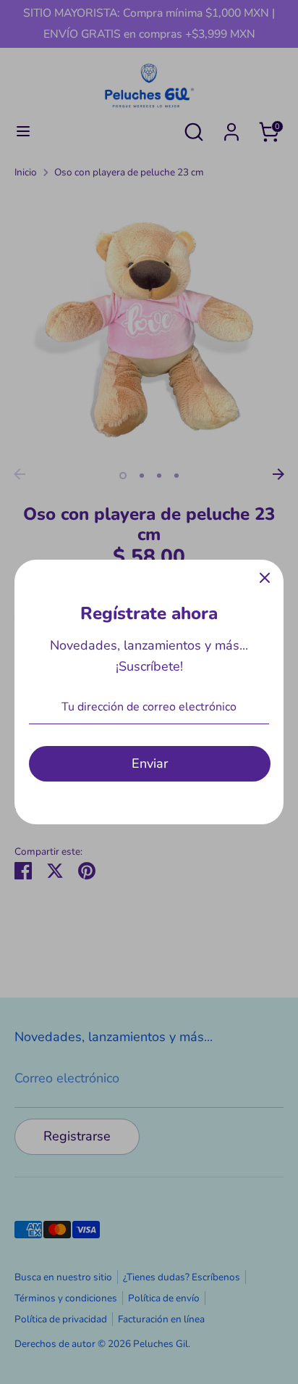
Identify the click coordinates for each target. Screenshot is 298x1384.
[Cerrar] (265, 578)
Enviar (150, 763)
